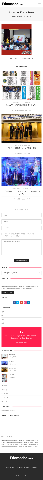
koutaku (28, 16)
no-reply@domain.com (22, 427)
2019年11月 (5, 393)
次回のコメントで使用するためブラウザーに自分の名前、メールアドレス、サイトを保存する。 (20, 235)
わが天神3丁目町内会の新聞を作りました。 (21, 105)
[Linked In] (22, 431)
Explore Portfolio (21, 342)
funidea (27, 145)
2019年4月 (4, 401)
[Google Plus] (26, 431)
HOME (7, 467)
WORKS (21, 467)
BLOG (27, 467)
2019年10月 (5, 397)
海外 (3, 323)
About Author (7, 292)
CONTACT (34, 467)
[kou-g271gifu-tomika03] (21, 58)
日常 (3, 312)
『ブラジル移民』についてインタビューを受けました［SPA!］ (21, 192)
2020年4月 (4, 390)
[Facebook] (16, 431)
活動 (3, 319)
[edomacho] (12, 3)
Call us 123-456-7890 (7, 427)
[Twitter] (19, 431)
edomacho (27, 102)
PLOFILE (14, 467)
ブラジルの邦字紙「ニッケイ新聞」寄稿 (21, 148)
